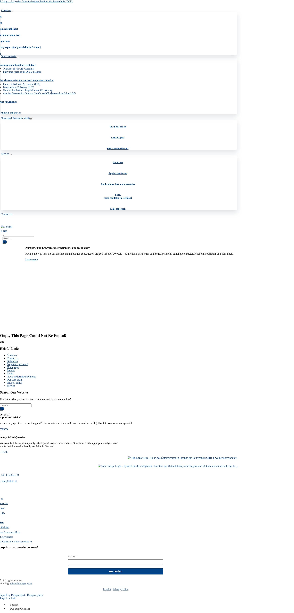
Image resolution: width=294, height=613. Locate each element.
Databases (118, 162)
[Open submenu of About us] (12, 11)
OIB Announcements (117, 148)
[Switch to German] (6, 226)
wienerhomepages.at (21, 583)
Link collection (118, 209)
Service (11, 385)
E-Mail (71, 556)
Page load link (7, 598)
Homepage (13, 367)
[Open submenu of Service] (10, 154)
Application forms (118, 173)
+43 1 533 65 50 (10, 474)
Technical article (117, 126)
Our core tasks (14, 379)
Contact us (12, 358)
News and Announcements (21, 376)
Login (10, 373)
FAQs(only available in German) (118, 196)
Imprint (11, 370)
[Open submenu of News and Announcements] (31, 118)
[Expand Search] (2, 235)
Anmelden (115, 571)
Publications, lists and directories (118, 184)
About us (12, 355)
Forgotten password (17, 364)
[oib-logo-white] (182, 457)
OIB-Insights (117, 137)
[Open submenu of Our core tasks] (17, 57)
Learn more (31, 259)
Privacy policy (14, 382)
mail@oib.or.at (9, 481)
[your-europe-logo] (167, 466)
